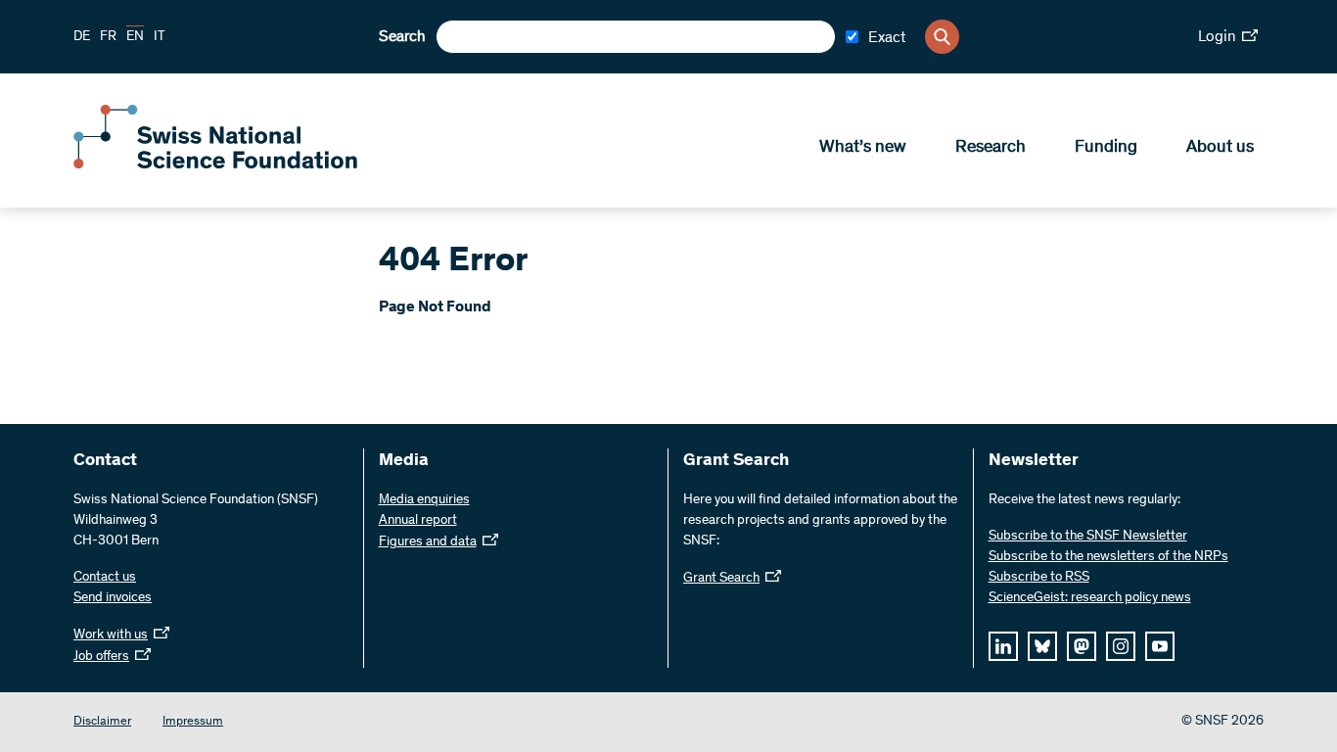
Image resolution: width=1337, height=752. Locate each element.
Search (402, 37)
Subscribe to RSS (1039, 578)
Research (990, 148)
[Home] (215, 164)
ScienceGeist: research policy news (1090, 598)
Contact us (104, 578)
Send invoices (112, 598)
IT (159, 37)
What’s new (862, 148)
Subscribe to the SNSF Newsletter (1088, 536)
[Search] (942, 37)
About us (1220, 148)
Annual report (418, 521)
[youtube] (1160, 646)
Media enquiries (424, 500)
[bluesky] (1042, 646)
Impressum (192, 722)
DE (81, 37)
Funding (1106, 148)
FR (108, 37)
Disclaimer (102, 722)
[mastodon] (1081, 646)
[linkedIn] (1003, 646)
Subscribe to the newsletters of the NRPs (1108, 557)
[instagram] (1120, 646)
